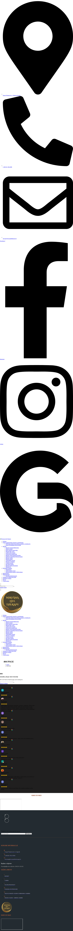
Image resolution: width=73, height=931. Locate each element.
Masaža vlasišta (9, 558)
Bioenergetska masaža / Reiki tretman (14, 572)
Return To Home (4, 683)
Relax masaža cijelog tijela (12, 550)
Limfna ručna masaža (10, 552)
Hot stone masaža (10, 564)
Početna (4, 541)
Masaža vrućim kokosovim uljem (13, 555)
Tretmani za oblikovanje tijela (9, 577)
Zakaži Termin (3, 587)
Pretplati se (29, 833)
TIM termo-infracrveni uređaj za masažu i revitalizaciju (18, 544)
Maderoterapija (6, 574)
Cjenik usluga (6, 581)
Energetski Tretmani (7, 568)
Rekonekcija (8, 569)
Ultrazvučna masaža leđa (11, 554)
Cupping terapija (9, 563)
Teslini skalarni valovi (11, 570)
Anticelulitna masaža (10, 560)
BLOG (4, 579)
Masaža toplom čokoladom (12, 565)
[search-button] (13, 586)
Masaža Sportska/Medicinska (12, 547)
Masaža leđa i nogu (10, 551)
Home (7, 664)
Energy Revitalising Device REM (13, 545)
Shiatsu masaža (9, 549)
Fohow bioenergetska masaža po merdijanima (13, 542)
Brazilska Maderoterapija (11, 576)
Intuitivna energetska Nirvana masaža (14, 556)
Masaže (4, 546)
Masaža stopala (9, 559)
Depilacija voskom (7, 578)
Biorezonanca (6, 573)
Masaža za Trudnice (10, 561)
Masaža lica (8, 567)
